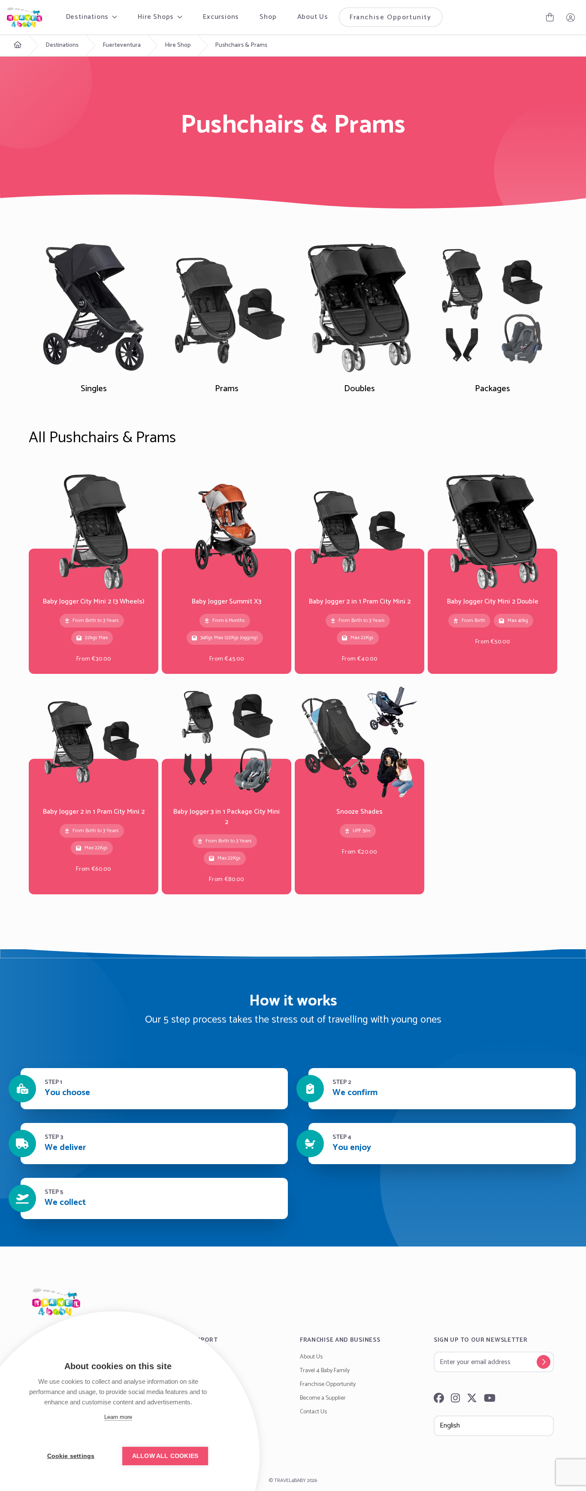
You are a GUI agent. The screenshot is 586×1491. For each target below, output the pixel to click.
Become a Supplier (323, 1398)
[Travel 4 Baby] (24, 17)
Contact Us (313, 1412)
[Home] (293, 1302)
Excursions (221, 17)
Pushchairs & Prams (241, 45)
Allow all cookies (165, 1456)
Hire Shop (178, 45)
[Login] (570, 17)
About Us (312, 17)
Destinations (62, 45)
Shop (268, 17)
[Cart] (550, 17)
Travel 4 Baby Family (325, 1371)
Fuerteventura (122, 45)
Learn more (118, 1417)
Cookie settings (71, 1456)
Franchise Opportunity (391, 17)
